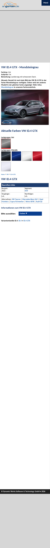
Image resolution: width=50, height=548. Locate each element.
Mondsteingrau (7, 87)
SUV (26, 191)
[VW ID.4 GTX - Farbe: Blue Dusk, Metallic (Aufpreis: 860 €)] (16, 160)
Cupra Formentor (17, 202)
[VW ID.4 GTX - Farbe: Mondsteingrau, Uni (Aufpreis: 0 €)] (6, 148)
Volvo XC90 (30, 202)
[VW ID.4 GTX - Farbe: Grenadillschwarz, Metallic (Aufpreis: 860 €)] (6, 160)
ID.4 (20, 221)
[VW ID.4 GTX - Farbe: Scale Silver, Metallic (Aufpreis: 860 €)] (6, 171)
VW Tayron (16, 199)
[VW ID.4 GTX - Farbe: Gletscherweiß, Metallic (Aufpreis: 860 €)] (27, 160)
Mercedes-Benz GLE (30, 199)
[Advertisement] (25, 36)
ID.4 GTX (13, 174)
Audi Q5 (39, 202)
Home (3, 174)
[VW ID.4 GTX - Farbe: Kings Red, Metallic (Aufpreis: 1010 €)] (37, 160)
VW (8, 174)
